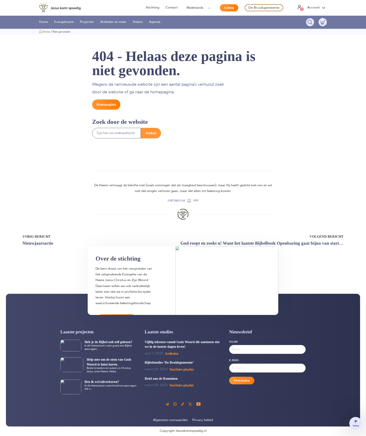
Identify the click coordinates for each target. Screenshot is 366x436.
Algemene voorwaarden (170, 420)
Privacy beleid (202, 420)
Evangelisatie (63, 22)
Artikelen (171, 353)
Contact (172, 7)
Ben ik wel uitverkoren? (102, 382)
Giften (229, 8)
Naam (233, 341)
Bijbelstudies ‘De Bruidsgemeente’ (169, 362)
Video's (138, 22)
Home (43, 22)
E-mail (234, 360)
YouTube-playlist (181, 369)
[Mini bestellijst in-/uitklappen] (322, 22)
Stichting (152, 7)
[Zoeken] (310, 22)
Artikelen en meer (113, 22)
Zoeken (151, 133)
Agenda (154, 22)
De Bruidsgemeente (263, 8)
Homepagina (106, 104)
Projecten (87, 22)
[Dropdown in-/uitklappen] (323, 8)
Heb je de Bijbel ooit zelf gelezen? (108, 342)
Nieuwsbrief (240, 331)
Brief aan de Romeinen (161, 378)
